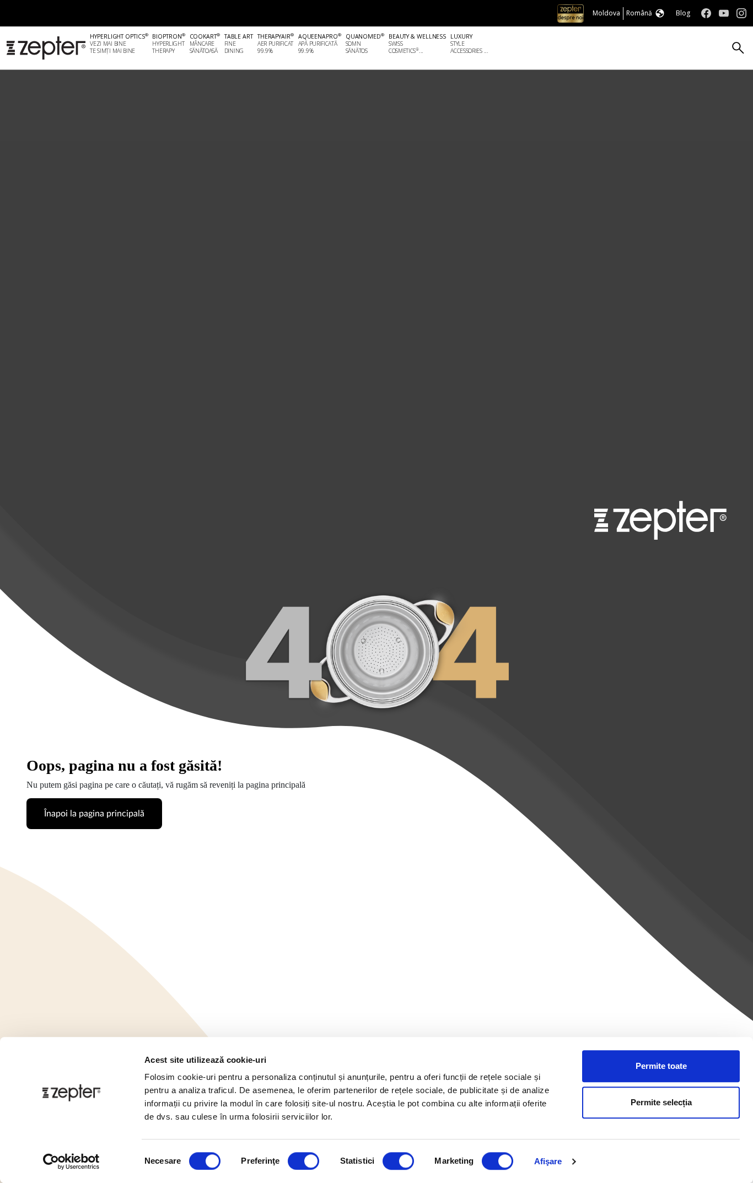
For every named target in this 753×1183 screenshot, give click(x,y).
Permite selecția (661, 1102)
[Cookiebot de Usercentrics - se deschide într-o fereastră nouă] (71, 1161)
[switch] (303, 1161)
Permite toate (661, 1066)
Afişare (548, 1161)
